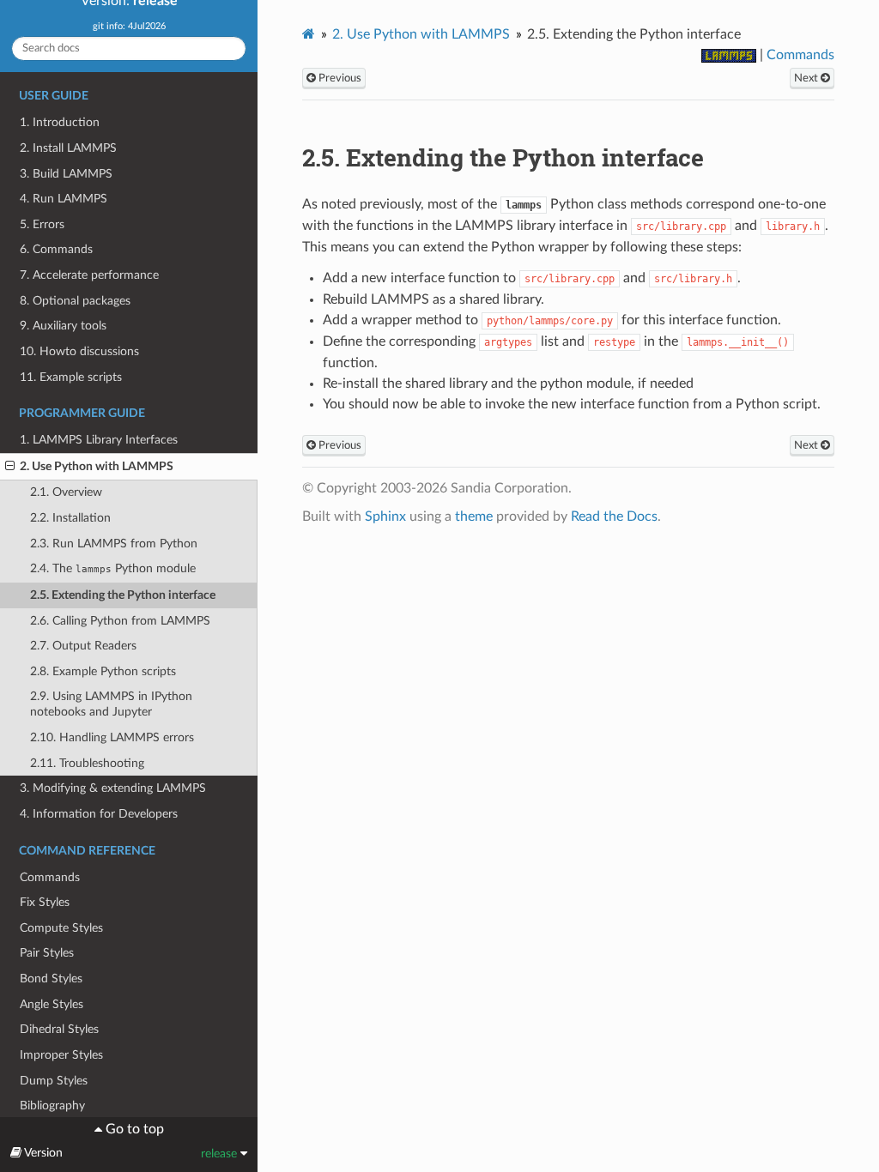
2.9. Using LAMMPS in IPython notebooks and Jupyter (111, 704)
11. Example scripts (71, 377)
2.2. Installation (70, 517)
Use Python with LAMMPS (421, 34)
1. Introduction (60, 122)
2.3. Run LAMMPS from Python (113, 543)
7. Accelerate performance (89, 275)
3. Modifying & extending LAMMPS (113, 788)
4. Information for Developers (99, 813)
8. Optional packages (75, 300)
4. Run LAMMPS (63, 198)
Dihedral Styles (59, 1029)
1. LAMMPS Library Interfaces (99, 439)
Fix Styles (45, 902)
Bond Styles (51, 978)
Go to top (133, 1129)
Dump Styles (54, 1080)
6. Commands (56, 249)
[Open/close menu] (10, 466)
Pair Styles (47, 952)
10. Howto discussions (79, 351)
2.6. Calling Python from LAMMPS (120, 620)
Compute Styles (61, 927)
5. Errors (42, 224)
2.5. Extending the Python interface (122, 595)
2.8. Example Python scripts (103, 671)
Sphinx (385, 516)
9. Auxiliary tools (63, 325)
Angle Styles (51, 1004)
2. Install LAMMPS (68, 148)
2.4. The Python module (113, 568)
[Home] (308, 34)
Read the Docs (614, 516)
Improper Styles (61, 1054)
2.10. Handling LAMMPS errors (112, 737)
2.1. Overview (66, 492)
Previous (338, 78)
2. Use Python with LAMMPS (96, 466)
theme (474, 516)
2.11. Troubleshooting (87, 763)
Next (807, 78)
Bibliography (52, 1105)
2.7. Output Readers (83, 645)
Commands (50, 877)
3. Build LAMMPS (66, 173)
